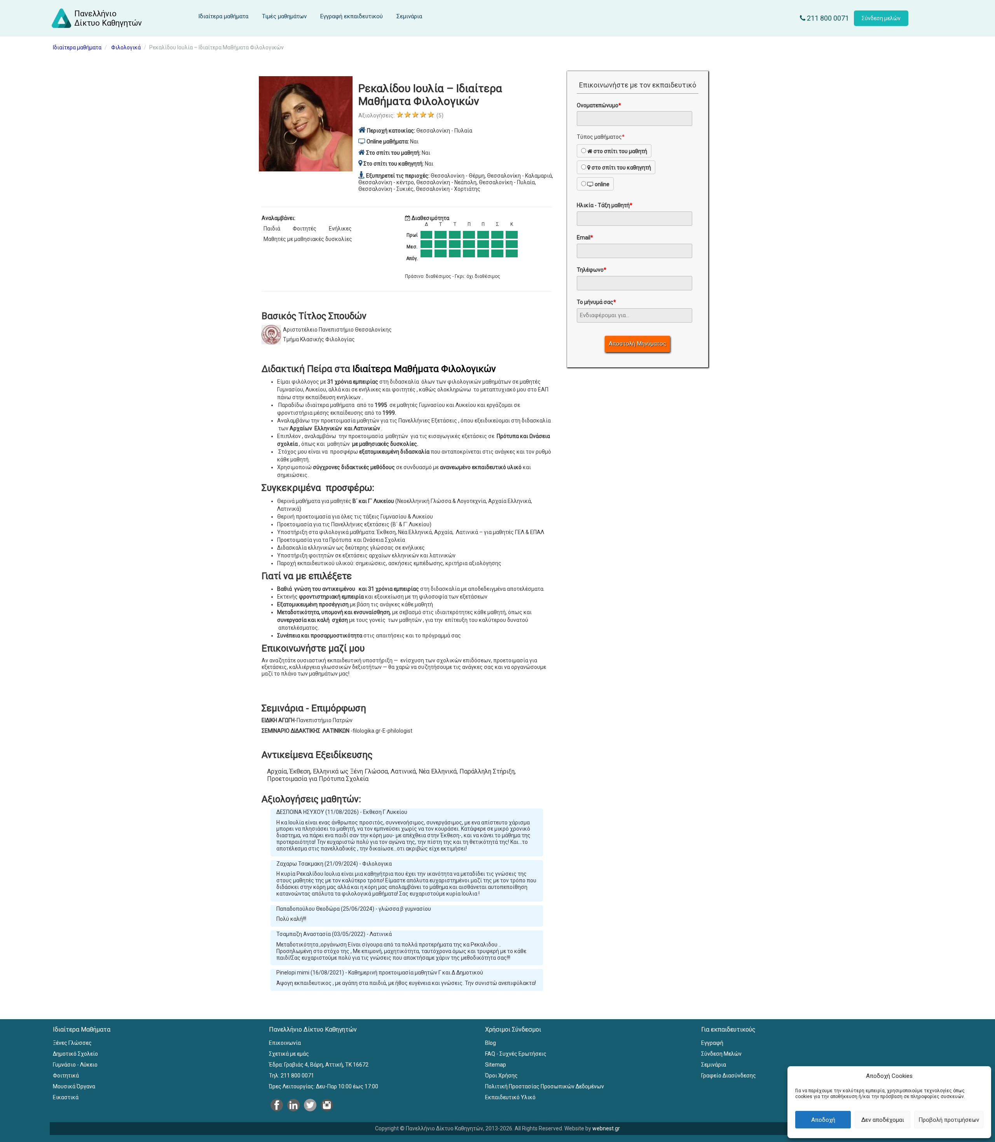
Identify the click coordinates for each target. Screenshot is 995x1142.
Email (585, 237)
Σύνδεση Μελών (721, 1054)
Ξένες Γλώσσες (72, 1043)
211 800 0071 (827, 18)
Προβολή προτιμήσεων (948, 1119)
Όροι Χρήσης (501, 1075)
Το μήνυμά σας (596, 302)
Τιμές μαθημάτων (284, 16)
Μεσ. (412, 247)
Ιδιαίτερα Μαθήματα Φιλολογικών (424, 368)
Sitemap (495, 1065)
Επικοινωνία (285, 1043)
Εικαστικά (66, 1097)
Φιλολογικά (126, 47)
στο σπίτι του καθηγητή (620, 167)
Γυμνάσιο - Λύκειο (75, 1065)
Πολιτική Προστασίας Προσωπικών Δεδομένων (544, 1086)
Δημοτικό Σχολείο (75, 1054)
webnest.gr (606, 1128)
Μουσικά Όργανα (74, 1086)
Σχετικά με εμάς (289, 1054)
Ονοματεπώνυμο (599, 105)
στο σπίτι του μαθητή (619, 151)
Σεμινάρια (409, 16)
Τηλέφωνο (591, 270)
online (601, 184)
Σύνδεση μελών (881, 18)
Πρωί (412, 235)
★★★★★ (415, 114)
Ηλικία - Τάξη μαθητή (604, 205)
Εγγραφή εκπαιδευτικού (351, 16)
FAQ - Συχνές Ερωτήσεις (515, 1054)
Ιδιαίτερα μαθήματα (223, 16)
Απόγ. (412, 258)
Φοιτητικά (66, 1075)
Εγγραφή (712, 1043)
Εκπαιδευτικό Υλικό (510, 1097)
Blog (490, 1043)
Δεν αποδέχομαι (882, 1119)
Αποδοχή (823, 1119)
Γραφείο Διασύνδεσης (728, 1075)
